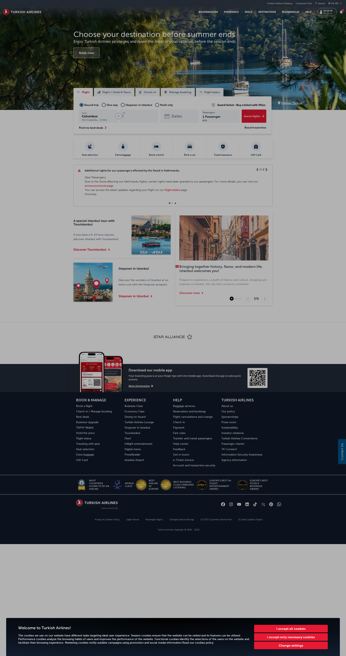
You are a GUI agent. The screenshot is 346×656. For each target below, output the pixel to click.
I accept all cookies (291, 628)
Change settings (291, 645)
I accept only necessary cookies (291, 637)
